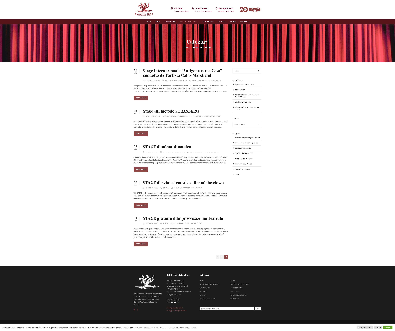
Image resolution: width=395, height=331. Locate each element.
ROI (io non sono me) (243, 102)
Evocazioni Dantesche (243, 148)
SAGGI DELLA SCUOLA (239, 295)
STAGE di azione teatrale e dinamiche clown (183, 182)
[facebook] (134, 310)
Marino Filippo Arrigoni (176, 80)
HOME (149, 22)
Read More (141, 98)
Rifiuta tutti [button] (378, 327)
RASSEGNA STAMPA (207, 299)
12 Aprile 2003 (152, 223)
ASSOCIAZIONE (170, 22)
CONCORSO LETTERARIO (209, 284)
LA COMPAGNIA (208, 22)
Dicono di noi (240, 90)
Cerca (258, 309)
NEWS (158, 22)
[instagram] (137, 310)
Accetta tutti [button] (387, 327)
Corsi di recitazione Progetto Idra (247, 143)
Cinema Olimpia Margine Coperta (247, 138)
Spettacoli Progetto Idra (243, 153)
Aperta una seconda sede (244, 84)
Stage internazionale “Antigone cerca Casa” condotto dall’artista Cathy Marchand (182, 73)
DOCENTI (221, 22)
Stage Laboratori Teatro (203, 80)
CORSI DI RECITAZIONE (188, 22)
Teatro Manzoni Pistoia (243, 164)
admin (166, 188)
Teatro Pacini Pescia (242, 169)
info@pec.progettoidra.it (177, 310)
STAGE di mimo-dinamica (167, 146)
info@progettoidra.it (175, 308)
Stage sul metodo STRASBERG (171, 110)
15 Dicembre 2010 (153, 116)
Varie (218, 80)
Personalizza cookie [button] (364, 328)
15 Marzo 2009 (152, 188)
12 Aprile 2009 (152, 152)
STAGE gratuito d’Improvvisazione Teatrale (183, 218)
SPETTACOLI (235, 291)
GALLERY (233, 22)
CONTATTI (244, 22)
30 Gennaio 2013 (153, 80)
